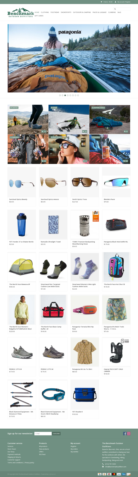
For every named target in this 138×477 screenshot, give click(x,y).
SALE (119, 12)
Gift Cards (39, 16)
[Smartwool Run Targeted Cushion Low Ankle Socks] (53, 267)
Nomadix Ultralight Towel (51, 242)
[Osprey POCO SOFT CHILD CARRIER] (116, 352)
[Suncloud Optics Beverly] (22, 182)
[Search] (115, 9)
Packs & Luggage (99, 12)
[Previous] (11, 58)
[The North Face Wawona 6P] (22, 267)
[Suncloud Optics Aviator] (53, 182)
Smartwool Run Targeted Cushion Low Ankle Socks (50, 285)
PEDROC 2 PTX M (47, 369)
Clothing (45, 12)
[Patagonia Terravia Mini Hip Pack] (85, 309)
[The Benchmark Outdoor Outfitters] (21, 12)
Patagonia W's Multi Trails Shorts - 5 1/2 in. (114, 328)
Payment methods (14, 454)
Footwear (55, 12)
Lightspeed (52, 474)
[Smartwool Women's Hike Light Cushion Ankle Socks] (85, 267)
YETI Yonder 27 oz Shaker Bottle (21, 242)
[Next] (126, 58)
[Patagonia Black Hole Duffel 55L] (116, 224)
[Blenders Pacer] (116, 182)
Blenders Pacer (109, 199)
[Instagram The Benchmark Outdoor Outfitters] (128, 433)
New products (44, 449)
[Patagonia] (69, 58)
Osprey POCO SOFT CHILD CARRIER (113, 370)
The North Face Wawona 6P (19, 284)
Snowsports (66, 12)
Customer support (14, 460)
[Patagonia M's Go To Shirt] (85, 352)
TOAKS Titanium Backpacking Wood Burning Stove (83, 243)
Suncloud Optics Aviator (50, 199)
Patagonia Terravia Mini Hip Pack (83, 328)
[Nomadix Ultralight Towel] (53, 224)
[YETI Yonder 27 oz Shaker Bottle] (22, 224)
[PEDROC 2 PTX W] (22, 352)
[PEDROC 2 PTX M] (53, 352)
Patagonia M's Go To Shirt (82, 369)
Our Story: (11, 452)
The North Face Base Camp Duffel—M (51, 328)
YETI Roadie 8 (77, 412)
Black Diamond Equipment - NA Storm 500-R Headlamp (53, 413)
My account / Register (123, 2)
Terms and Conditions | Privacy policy (21, 463)
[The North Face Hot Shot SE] (116, 267)
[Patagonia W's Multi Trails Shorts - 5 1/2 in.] (116, 309)
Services (10, 446)
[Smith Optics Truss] (85, 182)
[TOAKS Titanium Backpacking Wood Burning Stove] (85, 224)
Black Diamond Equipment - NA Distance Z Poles (21, 413)
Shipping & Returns (14, 457)
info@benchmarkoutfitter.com (115, 467)
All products (43, 446)
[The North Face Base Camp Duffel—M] (53, 309)
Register (73, 446)
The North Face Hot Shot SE (114, 284)
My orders (74, 449)
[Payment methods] (99, 474)
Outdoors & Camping (82, 12)
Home (37, 12)
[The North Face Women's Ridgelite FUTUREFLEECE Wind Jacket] (22, 309)
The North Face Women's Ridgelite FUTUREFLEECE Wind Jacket (20, 328)
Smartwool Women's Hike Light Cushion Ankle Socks (84, 285)
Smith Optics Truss (79, 199)
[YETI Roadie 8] (85, 394)
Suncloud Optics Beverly (18, 199)
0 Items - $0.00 (108, 2)
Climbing (112, 12)
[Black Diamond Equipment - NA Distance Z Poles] (22, 394)
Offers (41, 452)
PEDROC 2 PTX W (15, 369)
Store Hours (12, 449)
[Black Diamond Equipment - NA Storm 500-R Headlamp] (53, 394)
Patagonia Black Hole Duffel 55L (116, 242)
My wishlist (74, 452)
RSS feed (42, 454)
